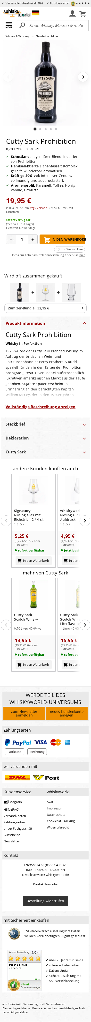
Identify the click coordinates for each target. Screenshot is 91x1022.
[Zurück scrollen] (6, 520)
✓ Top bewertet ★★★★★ (68, 3)
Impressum (55, 808)
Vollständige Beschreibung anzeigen (40, 406)
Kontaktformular (45, 884)
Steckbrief (15, 424)
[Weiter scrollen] (85, 520)
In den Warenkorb (68, 239)
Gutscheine (12, 835)
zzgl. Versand (39, 208)
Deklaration (17, 438)
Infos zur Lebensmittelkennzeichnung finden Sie (48, 255)
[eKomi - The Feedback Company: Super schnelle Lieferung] (24, 970)
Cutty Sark (16, 452)
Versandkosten (15, 816)
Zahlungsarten (14, 822)
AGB (50, 801)
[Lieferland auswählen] (35, 12)
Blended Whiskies (46, 36)
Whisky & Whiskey (18, 36)
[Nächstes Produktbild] (83, 77)
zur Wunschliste (72, 249)
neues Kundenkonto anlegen (66, 713)
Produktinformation (25, 323)
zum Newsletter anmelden (24, 713)
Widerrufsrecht (58, 827)
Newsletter (12, 841)
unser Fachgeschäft (18, 828)
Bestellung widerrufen (45, 901)
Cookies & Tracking (61, 821)
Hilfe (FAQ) (11, 809)
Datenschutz (56, 814)
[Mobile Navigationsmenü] (9, 25)
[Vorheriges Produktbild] (8, 77)
